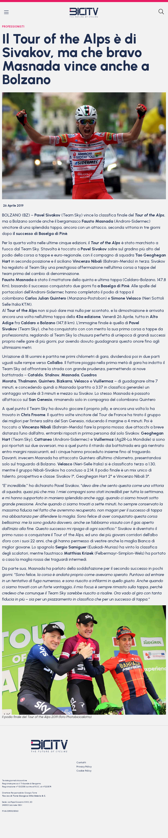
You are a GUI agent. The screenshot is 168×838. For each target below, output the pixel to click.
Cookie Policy (83, 770)
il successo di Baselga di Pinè (40, 233)
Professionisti (13, 26)
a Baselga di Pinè (113, 285)
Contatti (81, 762)
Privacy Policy (84, 766)
